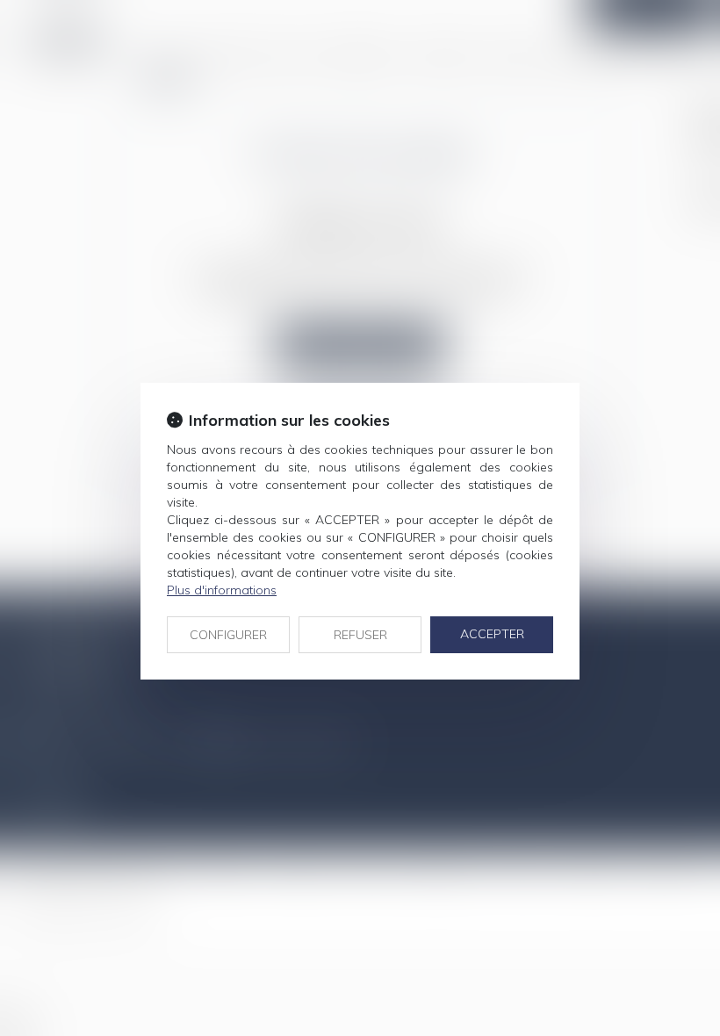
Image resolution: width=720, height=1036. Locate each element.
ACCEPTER (492, 634)
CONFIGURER (228, 635)
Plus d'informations (222, 590)
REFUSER (360, 635)
